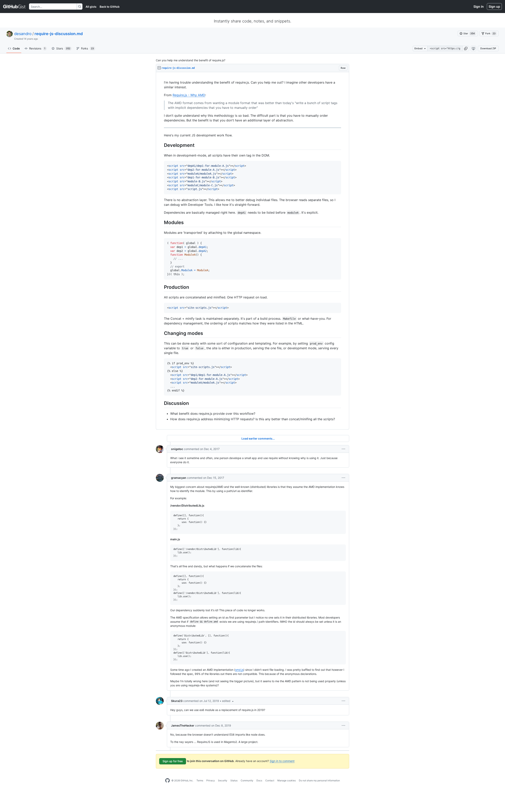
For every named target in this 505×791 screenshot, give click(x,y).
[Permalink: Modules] (161, 222)
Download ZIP (488, 48)
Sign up (494, 6)
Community (247, 780)
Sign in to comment (282, 761)
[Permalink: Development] (161, 145)
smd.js (239, 669)
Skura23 (176, 700)
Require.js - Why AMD (189, 95)
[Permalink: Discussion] (161, 403)
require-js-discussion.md (59, 33)
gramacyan (178, 477)
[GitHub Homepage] (167, 780)
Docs (259, 780)
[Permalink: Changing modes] (161, 333)
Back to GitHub (110, 6)
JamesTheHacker (182, 725)
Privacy (210, 780)
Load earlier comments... (258, 438)
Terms (199, 780)
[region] (252, 251)
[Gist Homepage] (14, 6)
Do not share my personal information (319, 780)
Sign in (478, 6)
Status (234, 780)
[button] (465, 48)
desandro (23, 33)
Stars (63, 48)
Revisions (37, 48)
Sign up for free (173, 761)
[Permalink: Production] (161, 287)
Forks (87, 48)
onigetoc (177, 449)
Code (16, 48)
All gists (91, 6)
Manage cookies (286, 780)
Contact (269, 780)
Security (222, 780)
